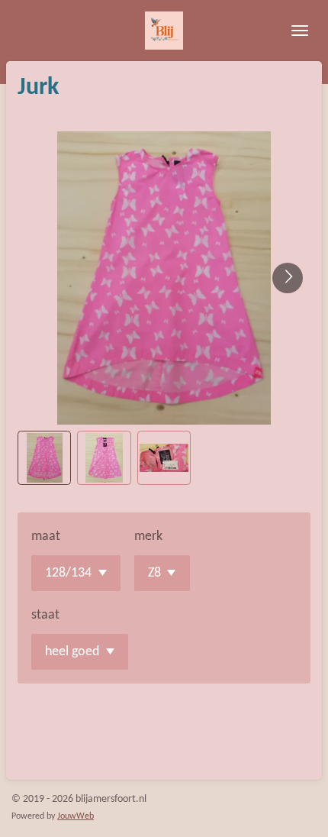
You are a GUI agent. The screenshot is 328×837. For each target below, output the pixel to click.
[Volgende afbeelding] (287, 278)
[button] (44, 457)
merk (148, 536)
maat (45, 536)
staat (45, 615)
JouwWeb (75, 816)
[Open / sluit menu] (300, 30)
